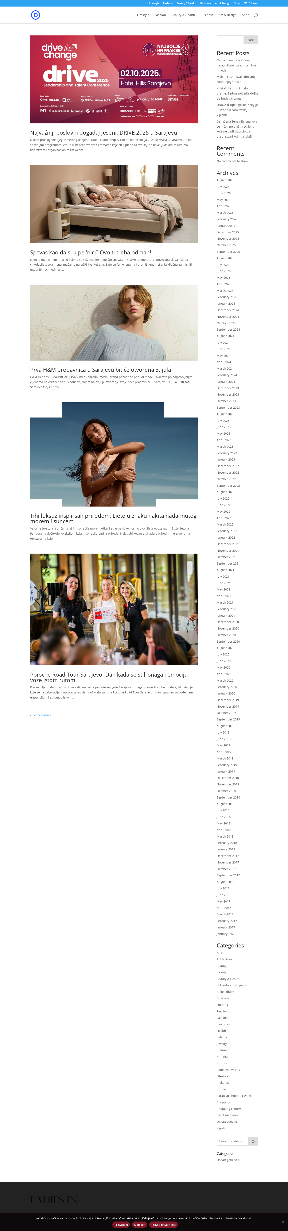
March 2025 (225, 291)
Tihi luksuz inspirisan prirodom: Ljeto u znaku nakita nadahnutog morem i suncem (113, 518)
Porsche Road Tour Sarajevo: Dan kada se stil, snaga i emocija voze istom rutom (108, 677)
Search (251, 40)
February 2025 (227, 297)
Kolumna (223, 1050)
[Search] (253, 1141)
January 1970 (226, 934)
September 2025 (228, 252)
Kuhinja (222, 1057)
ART (219, 953)
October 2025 (226, 245)
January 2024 (226, 382)
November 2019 (228, 706)
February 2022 (227, 531)
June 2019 (224, 739)
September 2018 (228, 797)
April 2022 (224, 518)
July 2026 (223, 187)
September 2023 (228, 407)
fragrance (223, 1024)
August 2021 (225, 570)
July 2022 (223, 498)
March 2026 (225, 213)
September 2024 (228, 329)
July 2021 (223, 576)
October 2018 (226, 791)
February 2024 (227, 375)
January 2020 (226, 693)
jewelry (222, 1044)
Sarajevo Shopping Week (234, 1096)
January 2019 (226, 771)
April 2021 (224, 596)
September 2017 (228, 875)
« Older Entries (40, 715)
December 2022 (228, 466)
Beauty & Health (186, 3)
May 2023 (223, 433)
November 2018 (228, 784)
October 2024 (226, 323)
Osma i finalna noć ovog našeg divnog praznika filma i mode (236, 65)
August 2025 (225, 258)
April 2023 (224, 440)
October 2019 (226, 713)
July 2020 (223, 654)
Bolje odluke (225, 992)
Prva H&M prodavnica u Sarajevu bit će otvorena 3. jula (100, 369)
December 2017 (228, 856)
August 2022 (225, 492)
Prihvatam (121, 1224)
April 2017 (224, 908)
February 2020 (227, 687)
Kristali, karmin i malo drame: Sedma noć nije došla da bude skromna (237, 93)
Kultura (222, 1063)
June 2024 (224, 349)
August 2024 (225, 336)
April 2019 (224, 752)
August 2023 (225, 414)
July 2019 (223, 732)
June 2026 (224, 193)
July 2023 (223, 421)
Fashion (168, 3)
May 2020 (223, 667)
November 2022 (228, 472)
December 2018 (228, 778)
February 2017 (227, 921)
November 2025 (228, 238)
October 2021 (226, 557)
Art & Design (222, 3)
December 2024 (228, 310)
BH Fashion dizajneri (231, 985)
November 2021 (228, 551)
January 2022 (226, 537)
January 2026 (226, 226)
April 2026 (224, 206)
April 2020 (224, 674)
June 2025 (224, 271)
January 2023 (226, 459)
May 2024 (223, 356)
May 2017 (223, 901)
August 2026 (225, 180)
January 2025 (226, 303)
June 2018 (224, 817)
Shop (237, 3)
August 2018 (225, 804)
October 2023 (226, 401)
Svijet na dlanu (227, 1115)
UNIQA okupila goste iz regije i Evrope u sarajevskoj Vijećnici (237, 110)
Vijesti (221, 1128)
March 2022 (225, 524)
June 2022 (224, 505)
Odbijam (139, 1224)
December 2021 (228, 544)
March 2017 (225, 914)
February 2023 (227, 453)
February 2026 (227, 219)
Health (221, 1031)
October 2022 (226, 479)
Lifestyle (154, 3)
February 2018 (227, 843)
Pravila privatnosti (163, 1224)
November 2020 (228, 628)
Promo (221, 1089)
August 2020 (225, 648)
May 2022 (223, 511)
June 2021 (224, 583)
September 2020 (228, 641)
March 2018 (225, 836)
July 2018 (223, 810)
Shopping (223, 1102)
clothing (222, 1005)
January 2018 (226, 849)
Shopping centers (229, 1109)
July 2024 (223, 343)
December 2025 (228, 232)
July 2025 (223, 265)
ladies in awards (228, 1070)
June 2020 (224, 661)
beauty (221, 972)
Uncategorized (227, 1122)
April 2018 (224, 830)
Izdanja (222, 1037)
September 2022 (228, 486)
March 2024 (225, 368)
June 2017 (224, 895)
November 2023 (228, 394)
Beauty (221, 966)
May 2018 (223, 823)
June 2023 (224, 427)
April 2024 (224, 362)
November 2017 (228, 862)
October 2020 (226, 635)
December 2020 (228, 622)
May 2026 (223, 200)
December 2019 (228, 700)
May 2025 (223, 278)
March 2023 (225, 447)
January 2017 (226, 927)
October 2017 (226, 869)
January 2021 (226, 615)
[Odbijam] (283, 1222)
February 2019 (227, 765)
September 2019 (228, 719)
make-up (223, 1083)
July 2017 (223, 888)
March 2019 (225, 758)
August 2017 (225, 882)
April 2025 (224, 284)
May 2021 (223, 589)
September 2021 (228, 563)
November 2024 (228, 317)
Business (205, 3)
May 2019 (223, 745)
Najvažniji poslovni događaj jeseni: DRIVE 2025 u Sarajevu (103, 132)
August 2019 (225, 726)
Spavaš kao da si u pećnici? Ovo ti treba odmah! (90, 252)
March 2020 (225, 680)
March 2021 (225, 602)
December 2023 (228, 388)
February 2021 (227, 609)
